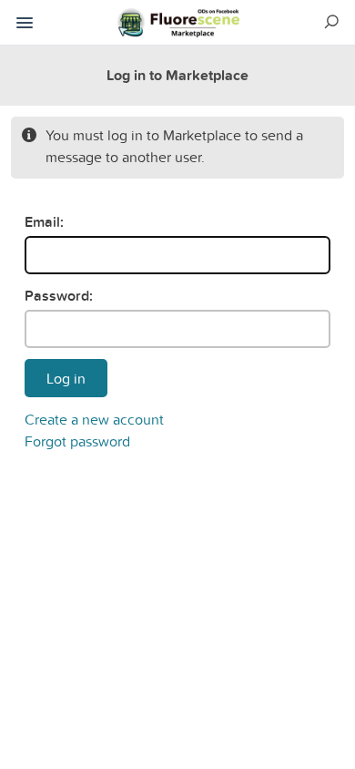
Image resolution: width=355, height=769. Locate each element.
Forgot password (77, 441)
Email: (44, 221)
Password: (59, 295)
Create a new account (94, 419)
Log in (66, 378)
